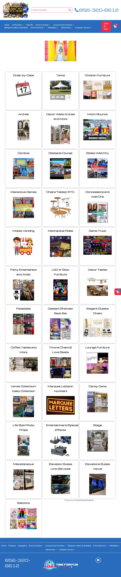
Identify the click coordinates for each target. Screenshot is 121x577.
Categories (22, 546)
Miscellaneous (23, 464)
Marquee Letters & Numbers (16, 28)
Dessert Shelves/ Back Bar (60, 311)
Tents (60, 75)
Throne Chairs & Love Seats (60, 350)
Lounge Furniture (97, 347)
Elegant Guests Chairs (97, 311)
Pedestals (23, 308)
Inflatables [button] (52, 28)
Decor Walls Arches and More (60, 116)
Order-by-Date (23, 75)
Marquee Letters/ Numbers (60, 389)
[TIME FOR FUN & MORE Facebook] (98, 560)
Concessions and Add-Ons (97, 194)
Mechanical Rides (60, 230)
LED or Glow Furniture (60, 272)
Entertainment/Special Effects (60, 427)
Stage (97, 425)
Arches (23, 114)
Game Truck (97, 230)
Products (12, 546)
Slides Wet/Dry (97, 153)
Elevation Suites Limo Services (60, 466)
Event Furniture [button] (42, 25)
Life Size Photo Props (23, 427)
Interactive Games (24, 191)
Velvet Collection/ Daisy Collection (23, 389)
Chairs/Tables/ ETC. (60, 191)
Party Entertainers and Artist (23, 272)
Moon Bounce (97, 114)
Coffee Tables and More (24, 350)
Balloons (23, 502)
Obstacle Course (60, 153)
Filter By (29, 25)
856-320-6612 (17, 563)
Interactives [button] (66, 28)
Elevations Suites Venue (97, 466)
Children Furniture (97, 75)
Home (6, 25)
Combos (23, 153)
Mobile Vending (23, 230)
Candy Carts (97, 386)
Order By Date (106, 26)
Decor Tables (97, 269)
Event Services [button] (37, 28)
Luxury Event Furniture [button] (63, 25)
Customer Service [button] (83, 28)
